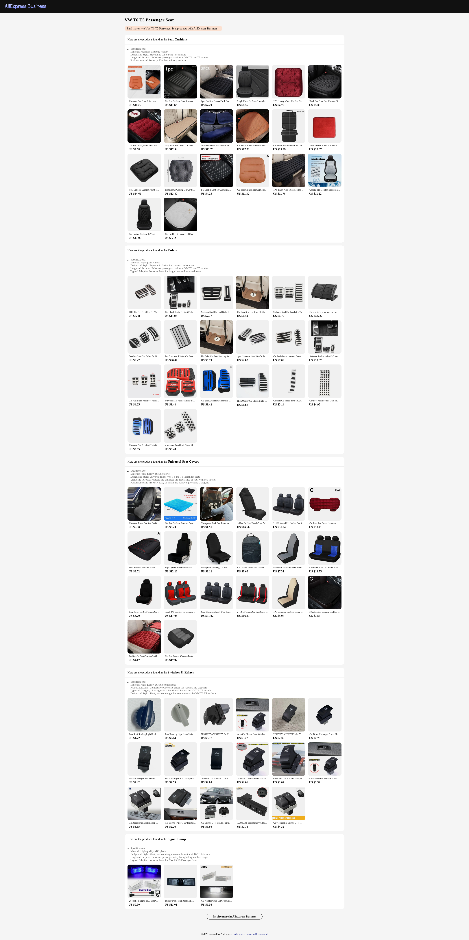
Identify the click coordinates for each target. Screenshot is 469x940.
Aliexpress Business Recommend (251, 934)
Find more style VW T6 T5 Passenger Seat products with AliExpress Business (172, 28)
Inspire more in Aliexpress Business (234, 916)
